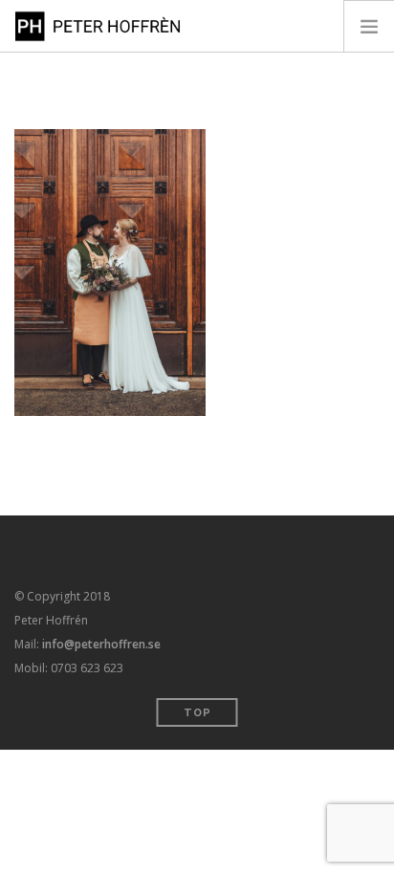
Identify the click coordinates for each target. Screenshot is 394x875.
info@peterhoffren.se (101, 644)
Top (197, 713)
